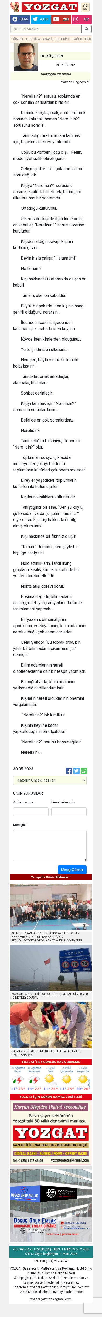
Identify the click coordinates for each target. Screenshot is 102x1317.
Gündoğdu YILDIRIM (56, 74)
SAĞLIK (77, 39)
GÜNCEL (18, 39)
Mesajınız (20, 825)
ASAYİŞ (47, 39)
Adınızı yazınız (24, 802)
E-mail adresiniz (63, 802)
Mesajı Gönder (72, 870)
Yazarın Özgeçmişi (75, 82)
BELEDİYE (62, 39)
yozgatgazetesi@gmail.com (51, 1299)
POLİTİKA (33, 39)
